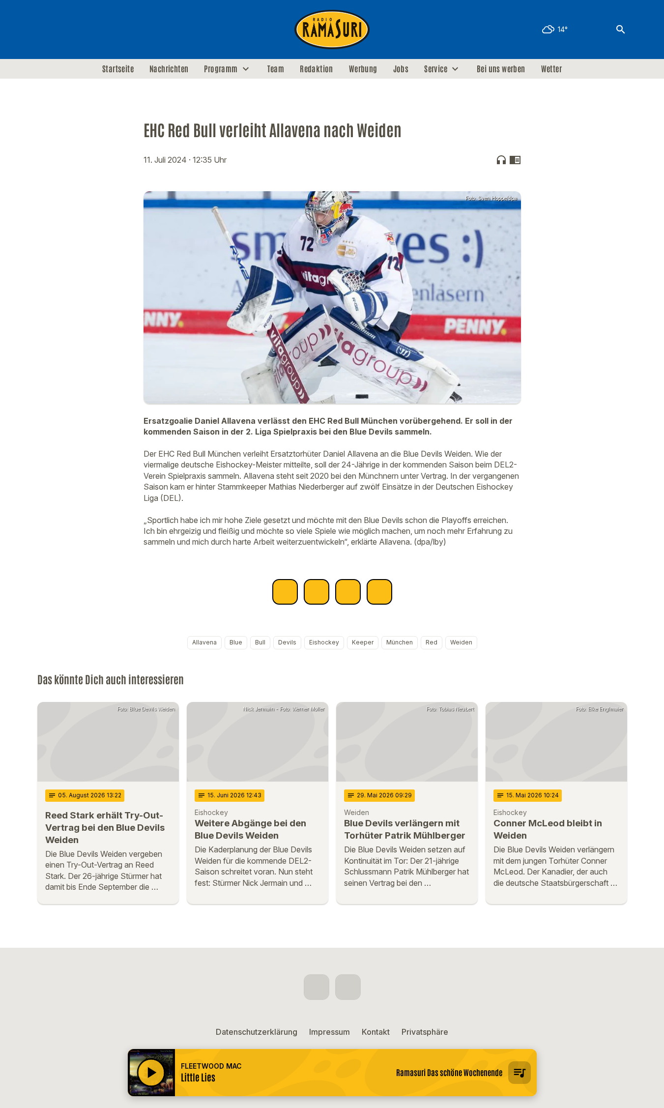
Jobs (401, 68)
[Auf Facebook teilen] (285, 592)
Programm (220, 68)
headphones (501, 160)
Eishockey (324, 642)
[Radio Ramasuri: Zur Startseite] (332, 29)
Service (435, 68)
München (399, 642)
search (621, 29)
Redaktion (316, 68)
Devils (287, 642)
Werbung (363, 68)
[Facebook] (47, 29)
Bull (260, 642)
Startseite (118, 68)
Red (431, 642)
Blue (236, 642)
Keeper (363, 642)
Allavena (204, 642)
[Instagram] (67, 29)
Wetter (551, 68)
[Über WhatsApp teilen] (348, 592)
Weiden (461, 642)
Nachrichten (168, 68)
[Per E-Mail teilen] (379, 592)
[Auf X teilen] (316, 592)
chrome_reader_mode (515, 160)
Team (276, 68)
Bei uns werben (501, 68)
